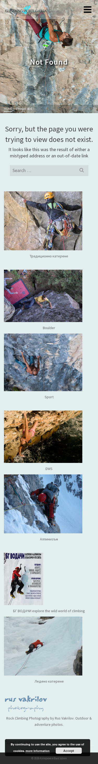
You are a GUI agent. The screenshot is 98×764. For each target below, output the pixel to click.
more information (38, 751)
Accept (68, 750)
